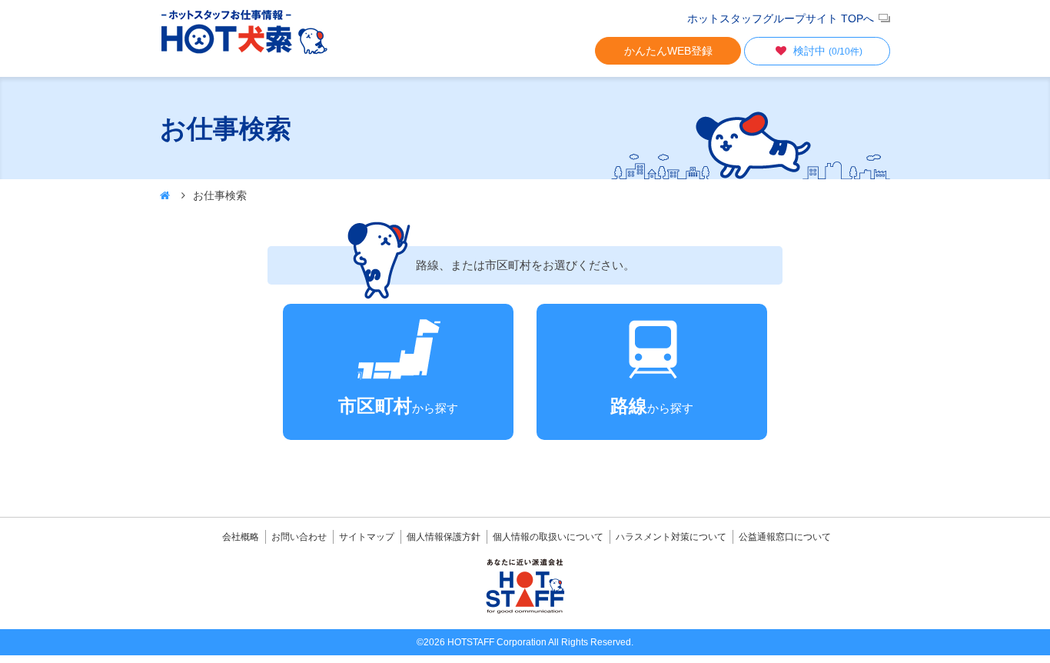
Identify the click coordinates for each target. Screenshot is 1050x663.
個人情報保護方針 (443, 536)
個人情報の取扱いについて (548, 536)
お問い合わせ (299, 536)
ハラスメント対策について (671, 536)
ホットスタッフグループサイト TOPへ (780, 18)
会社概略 (240, 536)
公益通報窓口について (785, 536)
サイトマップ (366, 536)
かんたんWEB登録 (668, 51)
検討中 (827, 51)
